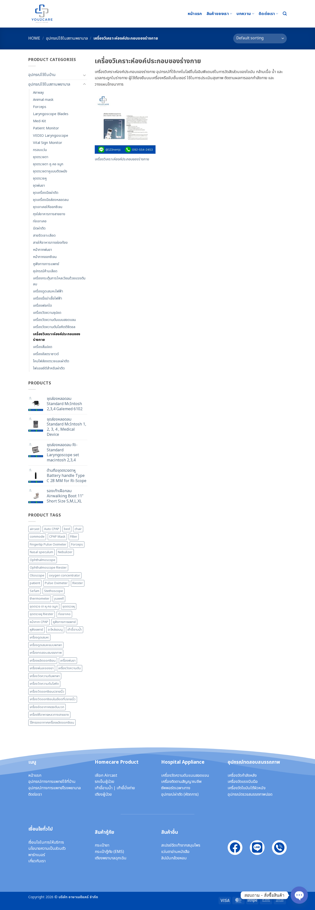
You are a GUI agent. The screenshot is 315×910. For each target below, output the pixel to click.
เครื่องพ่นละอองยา (42, 668)
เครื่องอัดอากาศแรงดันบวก (47, 707)
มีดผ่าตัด (39, 228)
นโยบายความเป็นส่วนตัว (47, 848)
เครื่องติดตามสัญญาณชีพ (181, 782)
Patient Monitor (46, 128)
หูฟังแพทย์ (36, 629)
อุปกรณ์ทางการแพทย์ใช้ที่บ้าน (52, 782)
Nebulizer (65, 552)
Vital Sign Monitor (47, 142)
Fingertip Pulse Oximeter (48, 544)
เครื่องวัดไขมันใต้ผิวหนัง (247, 788)
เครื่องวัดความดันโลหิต (44, 683)
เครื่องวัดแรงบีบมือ (243, 782)
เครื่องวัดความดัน (69, 668)
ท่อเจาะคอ (40, 221)
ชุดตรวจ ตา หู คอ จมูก (44, 606)
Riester (77, 583)
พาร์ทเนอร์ (36, 855)
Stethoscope (53, 591)
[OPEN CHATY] (299, 895)
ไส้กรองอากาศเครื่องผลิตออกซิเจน (52, 722)
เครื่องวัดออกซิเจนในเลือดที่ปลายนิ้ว (53, 699)
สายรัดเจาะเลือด (44, 235)
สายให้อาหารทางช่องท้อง (50, 242)
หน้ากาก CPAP (39, 622)
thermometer (39, 598)
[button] (285, 13)
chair (78, 529)
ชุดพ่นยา (39, 185)
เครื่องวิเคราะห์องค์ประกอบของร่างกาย (56, 337)
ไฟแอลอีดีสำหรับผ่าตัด (49, 368)
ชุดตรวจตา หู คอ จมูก (48, 164)
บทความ (243, 14)
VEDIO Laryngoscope (50, 135)
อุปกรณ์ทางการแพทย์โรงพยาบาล (54, 788)
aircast (34, 529)
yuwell (59, 598)
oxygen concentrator (64, 575)
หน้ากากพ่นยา (42, 249)
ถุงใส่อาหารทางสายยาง (49, 214)
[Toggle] (84, 75)
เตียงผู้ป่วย (103, 794)
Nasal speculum (41, 552)
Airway (38, 92)
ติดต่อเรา (267, 14)
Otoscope (37, 575)
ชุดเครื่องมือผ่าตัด (45, 192)
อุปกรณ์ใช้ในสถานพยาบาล (67, 38)
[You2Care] (53, 14)
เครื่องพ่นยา (68, 660)
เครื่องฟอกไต (42, 305)
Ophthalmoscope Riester (48, 567)
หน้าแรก (195, 14)
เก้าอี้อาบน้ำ (74, 629)
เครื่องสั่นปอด (42, 346)
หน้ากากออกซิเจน (45, 256)
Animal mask (43, 99)
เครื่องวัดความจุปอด (47, 312)
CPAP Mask (57, 536)
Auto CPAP (51, 529)
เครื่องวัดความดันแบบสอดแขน (54, 319)
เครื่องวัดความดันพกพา (45, 676)
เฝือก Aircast (106, 775)
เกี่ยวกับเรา (37, 861)
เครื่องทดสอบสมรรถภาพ (46, 652)
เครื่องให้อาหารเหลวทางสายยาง (49, 714)
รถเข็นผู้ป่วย (104, 782)
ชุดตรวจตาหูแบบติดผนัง (50, 171)
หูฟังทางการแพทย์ (46, 264)
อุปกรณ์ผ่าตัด (172, 794)
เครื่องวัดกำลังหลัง (242, 775)
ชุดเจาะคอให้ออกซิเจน (47, 207)
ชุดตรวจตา (40, 157)
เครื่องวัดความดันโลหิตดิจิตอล (54, 327)
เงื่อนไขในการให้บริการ (46, 842)
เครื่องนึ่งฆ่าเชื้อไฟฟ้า (47, 298)
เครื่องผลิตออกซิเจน (43, 660)
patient (35, 583)
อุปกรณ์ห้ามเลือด (45, 271)
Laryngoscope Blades (50, 114)
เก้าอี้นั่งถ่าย (126, 788)
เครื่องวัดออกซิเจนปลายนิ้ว (47, 691)
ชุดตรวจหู (40, 178)
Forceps (39, 106)
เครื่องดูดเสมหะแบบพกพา (46, 645)
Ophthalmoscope (42, 560)
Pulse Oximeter (56, 583)
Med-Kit (39, 121)
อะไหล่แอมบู (55, 629)
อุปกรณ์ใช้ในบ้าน (42, 75)
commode (37, 536)
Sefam (34, 591)
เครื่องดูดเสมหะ (39, 637)
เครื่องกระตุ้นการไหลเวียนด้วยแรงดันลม (59, 281)
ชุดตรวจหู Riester (41, 614)
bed (67, 529)
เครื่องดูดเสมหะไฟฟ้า (48, 291)
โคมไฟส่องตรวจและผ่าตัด (51, 361)
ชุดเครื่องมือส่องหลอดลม (51, 199)
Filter (73, 536)
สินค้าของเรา (217, 14)
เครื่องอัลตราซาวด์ (46, 354)
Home (34, 38)
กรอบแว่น (40, 149)
